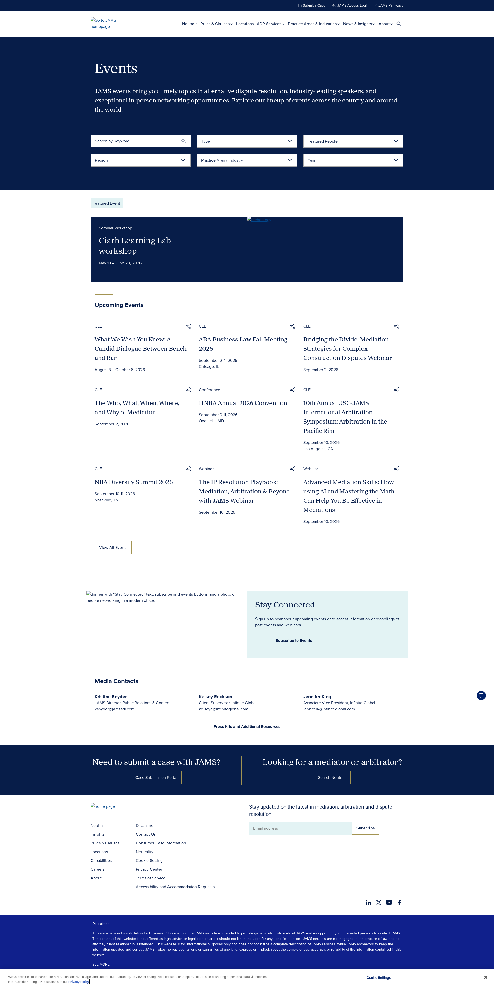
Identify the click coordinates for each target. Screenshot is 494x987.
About (384, 24)
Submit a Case (314, 5)
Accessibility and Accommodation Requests (175, 886)
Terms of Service (150, 878)
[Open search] (398, 23)
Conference (209, 389)
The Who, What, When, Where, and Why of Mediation (137, 407)
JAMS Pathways (390, 5)
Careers (97, 869)
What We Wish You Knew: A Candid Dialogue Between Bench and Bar (141, 348)
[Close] (485, 977)
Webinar (206, 468)
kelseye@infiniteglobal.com (223, 709)
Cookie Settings (150, 860)
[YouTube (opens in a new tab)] (389, 902)
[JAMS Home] (111, 23)
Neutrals (189, 24)
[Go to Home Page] (111, 807)
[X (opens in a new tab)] (378, 902)
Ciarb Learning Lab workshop (135, 245)
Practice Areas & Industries (313, 24)
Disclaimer (145, 825)
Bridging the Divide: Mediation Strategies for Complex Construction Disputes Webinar (347, 348)
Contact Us (146, 834)
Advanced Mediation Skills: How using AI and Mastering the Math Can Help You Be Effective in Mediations (348, 495)
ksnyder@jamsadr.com (115, 709)
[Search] (183, 141)
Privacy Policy (78, 981)
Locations (245, 24)
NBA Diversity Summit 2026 (134, 481)
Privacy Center (149, 869)
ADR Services (269, 24)
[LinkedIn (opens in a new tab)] (368, 902)
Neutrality (144, 851)
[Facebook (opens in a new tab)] (399, 902)
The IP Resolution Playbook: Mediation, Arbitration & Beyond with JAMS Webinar (244, 491)
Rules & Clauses (215, 24)
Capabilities (101, 860)
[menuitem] (189, 24)
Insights (97, 834)
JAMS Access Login (353, 5)
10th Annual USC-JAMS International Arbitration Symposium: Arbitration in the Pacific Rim (345, 416)
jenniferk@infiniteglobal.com (329, 709)
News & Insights (358, 24)
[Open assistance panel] (481, 695)
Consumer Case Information (161, 843)
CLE (98, 326)
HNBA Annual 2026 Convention (243, 402)
